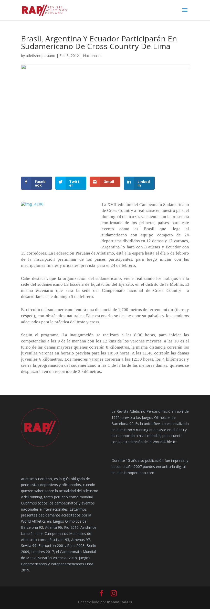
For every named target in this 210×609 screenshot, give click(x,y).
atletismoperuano (40, 55)
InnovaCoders (119, 602)
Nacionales (92, 55)
